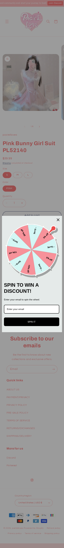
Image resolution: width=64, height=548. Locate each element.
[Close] (58, 220)
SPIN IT (32, 321)
